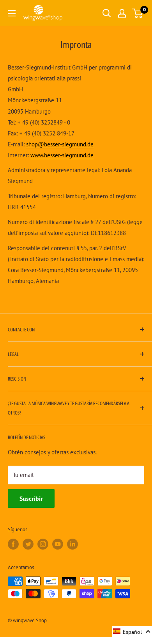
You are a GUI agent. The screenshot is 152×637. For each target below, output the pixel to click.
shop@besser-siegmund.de (60, 144)
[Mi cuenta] (122, 13)
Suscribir (31, 498)
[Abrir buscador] (107, 13)
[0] (138, 13)
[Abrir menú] (12, 13)
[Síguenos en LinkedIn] (72, 544)
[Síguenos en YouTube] (57, 544)
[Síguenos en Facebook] (13, 544)
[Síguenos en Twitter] (28, 544)
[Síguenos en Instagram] (42, 544)
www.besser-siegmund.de (62, 155)
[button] (132, 631)
